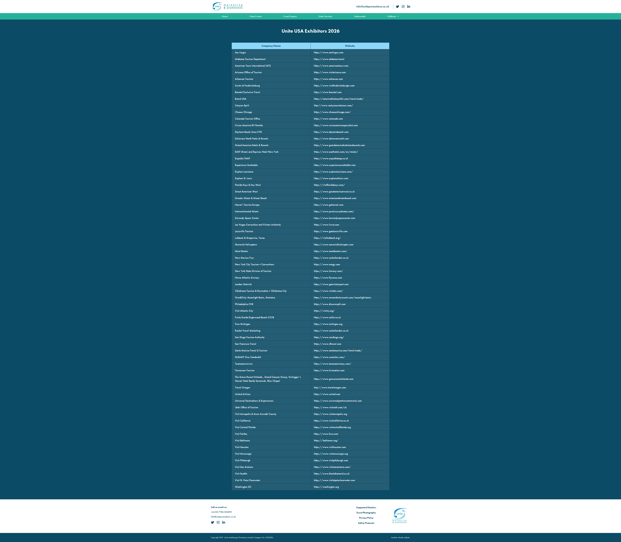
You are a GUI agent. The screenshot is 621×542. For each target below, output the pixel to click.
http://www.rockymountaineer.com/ (333, 105)
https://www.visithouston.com (330, 447)
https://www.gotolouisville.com (331, 231)
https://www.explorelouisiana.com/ (333, 171)
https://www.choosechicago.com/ (332, 112)
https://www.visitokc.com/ (328, 291)
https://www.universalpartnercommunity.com (338, 400)
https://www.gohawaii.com (328, 204)
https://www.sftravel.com (327, 344)
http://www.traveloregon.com (330, 387)
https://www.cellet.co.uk (327, 317)
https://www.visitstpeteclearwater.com (334, 480)
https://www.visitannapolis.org (330, 414)
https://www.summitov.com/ (329, 357)
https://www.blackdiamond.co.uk (331, 473)
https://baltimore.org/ (326, 440)
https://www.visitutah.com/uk (330, 407)
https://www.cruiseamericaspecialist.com (336, 125)
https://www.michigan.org (328, 324)
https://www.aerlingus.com (328, 52)
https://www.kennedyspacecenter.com (334, 218)
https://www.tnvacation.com (329, 370)
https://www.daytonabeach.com (331, 132)
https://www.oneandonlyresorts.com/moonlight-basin (342, 297)
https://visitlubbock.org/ (327, 238)
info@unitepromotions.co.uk (372, 6)
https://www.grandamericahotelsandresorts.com (339, 145)
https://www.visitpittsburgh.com (331, 460)
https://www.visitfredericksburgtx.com (334, 85)
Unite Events (255, 16)
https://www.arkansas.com (328, 79)
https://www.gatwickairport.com (331, 284)
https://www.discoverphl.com (330, 304)
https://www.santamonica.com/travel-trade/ (338, 350)
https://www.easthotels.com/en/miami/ (336, 151)
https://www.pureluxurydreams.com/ (334, 211)
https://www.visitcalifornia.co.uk (331, 420)
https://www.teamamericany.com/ (332, 363)
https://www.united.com (327, 394)
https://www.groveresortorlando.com (333, 379)
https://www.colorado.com (328, 118)
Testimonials (359, 16)
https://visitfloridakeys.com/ (329, 185)
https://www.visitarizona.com (330, 72)
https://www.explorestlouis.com (331, 178)
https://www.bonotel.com (328, 92)
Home (225, 16)
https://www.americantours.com (331, 65)
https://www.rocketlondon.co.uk (331, 257)
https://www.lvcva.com (326, 224)
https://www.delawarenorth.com (331, 138)
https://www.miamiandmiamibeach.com (335, 198)
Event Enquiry (290, 16)
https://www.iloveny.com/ (328, 271)
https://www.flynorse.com (328, 277)
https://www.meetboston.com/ (330, 251)
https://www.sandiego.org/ (329, 337)
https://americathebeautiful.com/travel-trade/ (339, 98)
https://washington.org (326, 487)
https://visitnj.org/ (324, 310)
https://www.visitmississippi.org (331, 453)
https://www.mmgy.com (327, 264)
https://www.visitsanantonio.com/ (332, 467)
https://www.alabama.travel (329, 59)
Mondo (400, 537)
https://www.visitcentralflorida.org (332, 427)
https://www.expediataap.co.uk (331, 158)
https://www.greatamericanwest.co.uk (334, 191)
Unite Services (325, 16)
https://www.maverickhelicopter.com (333, 244)
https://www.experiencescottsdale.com (335, 165)
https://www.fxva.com (326, 434)
